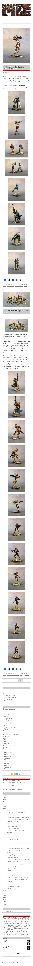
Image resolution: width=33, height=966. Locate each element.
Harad (6, 923)
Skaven (10, 930)
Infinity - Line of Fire (12, 825)
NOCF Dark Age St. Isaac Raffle (15, 826)
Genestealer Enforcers (25, 921)
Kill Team (20, 925)
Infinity (8, 286)
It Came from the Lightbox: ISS (15, 816)
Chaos (27, 918)
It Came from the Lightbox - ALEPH (16, 830)
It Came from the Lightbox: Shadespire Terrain (18, 817)
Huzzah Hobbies (9, 911)
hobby (4, 286)
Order (22, 926)
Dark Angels (8, 919)
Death (16, 919)
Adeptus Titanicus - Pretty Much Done (16, 834)
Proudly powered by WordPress (9, 962)
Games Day (10, 921)
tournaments (10, 931)
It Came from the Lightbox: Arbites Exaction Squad (14, 782)
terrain (24, 930)
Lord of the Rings (26, 925)
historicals (10, 923)
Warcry (17, 931)
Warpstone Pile (17, 284)
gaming (17, 921)
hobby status (21, 923)
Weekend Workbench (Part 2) (14, 883)
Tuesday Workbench (12, 855)
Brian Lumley (6, 947)
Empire (27, 920)
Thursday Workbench (13, 821)
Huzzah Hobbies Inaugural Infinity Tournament (18, 865)
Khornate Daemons (10, 925)
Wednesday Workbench (13, 828)
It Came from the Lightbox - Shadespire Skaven (18, 859)
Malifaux (10, 926)
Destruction (21, 919)
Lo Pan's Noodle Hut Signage (14, 886)
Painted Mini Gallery (19, 286)
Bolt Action (24, 918)
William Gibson (7, 941)
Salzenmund (26, 928)
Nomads (12, 286)
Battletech (19, 918)
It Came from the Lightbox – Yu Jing (15, 311)
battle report (14, 918)
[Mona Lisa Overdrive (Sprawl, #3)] (28, 944)
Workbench (10, 863)
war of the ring (7, 934)
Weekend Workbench (13, 839)
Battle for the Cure (8, 918)
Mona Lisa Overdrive (8, 940)
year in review (25, 934)
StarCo (25, 286)
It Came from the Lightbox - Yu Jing (16, 850)
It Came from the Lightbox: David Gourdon (13, 789)
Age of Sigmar (8, 917)
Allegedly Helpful (18, 917)
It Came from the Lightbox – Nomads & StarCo (14, 68)
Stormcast (15, 930)
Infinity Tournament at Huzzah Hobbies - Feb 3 (18, 877)
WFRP (20, 934)
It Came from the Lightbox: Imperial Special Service (14, 784)
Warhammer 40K (9, 933)
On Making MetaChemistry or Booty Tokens (18, 854)
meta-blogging (16, 926)
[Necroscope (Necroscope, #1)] (28, 950)
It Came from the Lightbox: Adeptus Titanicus (18, 819)
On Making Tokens (12, 868)
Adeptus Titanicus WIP (13, 835)
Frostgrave (6, 921)
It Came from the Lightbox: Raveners (11, 780)
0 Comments (6, 72)
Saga (22, 928)
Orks (25, 926)
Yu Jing (21, 675)
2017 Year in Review (12, 888)
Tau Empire (20, 930)
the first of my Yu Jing (19, 78)
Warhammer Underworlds (23, 933)
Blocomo (19, 962)
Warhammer (23, 931)
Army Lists (27, 917)
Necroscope (6, 946)
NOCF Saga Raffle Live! (13, 857)
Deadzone (13, 919)
